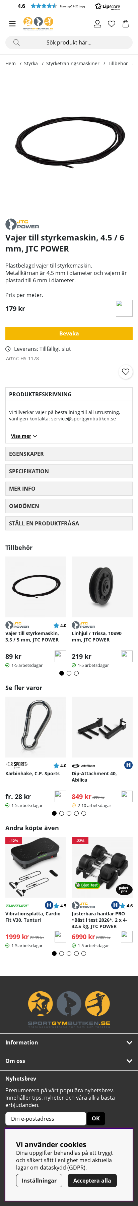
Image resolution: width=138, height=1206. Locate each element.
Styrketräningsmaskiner (72, 63)
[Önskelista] (112, 23)
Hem (10, 63)
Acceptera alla (92, 1180)
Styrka (31, 63)
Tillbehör (118, 63)
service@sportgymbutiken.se (83, 418)
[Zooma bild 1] (69, 143)
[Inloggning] (97, 23)
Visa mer (21, 436)
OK (96, 1118)
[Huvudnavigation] (12, 23)
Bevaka (69, 333)
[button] (69, 6)
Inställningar (39, 1180)
